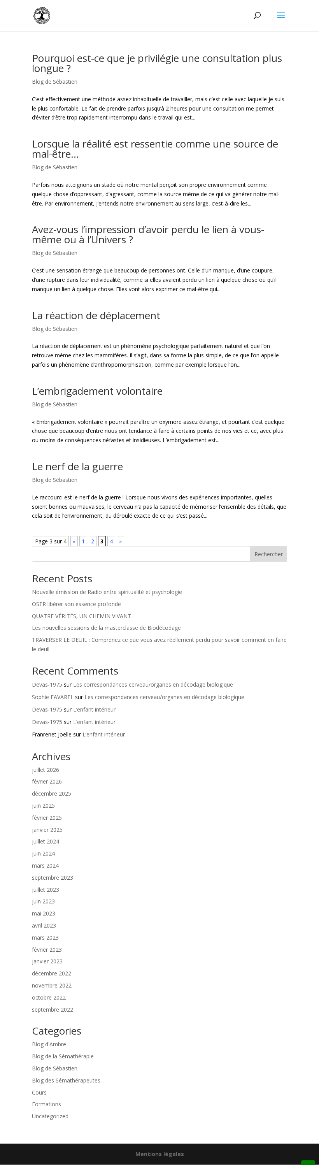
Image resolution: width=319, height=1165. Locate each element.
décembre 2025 (51, 793)
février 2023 (47, 949)
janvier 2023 (47, 961)
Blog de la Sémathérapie (63, 1056)
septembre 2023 (52, 877)
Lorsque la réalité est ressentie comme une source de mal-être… (155, 149)
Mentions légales (159, 1154)
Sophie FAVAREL (53, 697)
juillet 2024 (45, 841)
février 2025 (47, 817)
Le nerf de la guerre (77, 466)
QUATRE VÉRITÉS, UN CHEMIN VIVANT (81, 616)
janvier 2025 (47, 829)
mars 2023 (45, 937)
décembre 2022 (51, 973)
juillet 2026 (45, 769)
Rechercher (268, 554)
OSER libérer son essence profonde (76, 604)
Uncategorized (50, 1116)
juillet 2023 (45, 889)
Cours (39, 1092)
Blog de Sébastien (54, 81)
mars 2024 (45, 865)
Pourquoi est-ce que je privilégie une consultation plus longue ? (157, 63)
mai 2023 (43, 913)
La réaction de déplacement (96, 315)
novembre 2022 (52, 985)
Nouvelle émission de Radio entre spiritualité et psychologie (107, 592)
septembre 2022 (52, 1009)
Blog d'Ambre (49, 1044)
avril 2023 (44, 925)
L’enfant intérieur (94, 709)
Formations (46, 1104)
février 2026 (47, 781)
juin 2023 (43, 901)
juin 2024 (43, 853)
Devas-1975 (47, 684)
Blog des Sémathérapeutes (66, 1080)
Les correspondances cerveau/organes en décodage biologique (153, 684)
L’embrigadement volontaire (97, 391)
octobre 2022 (49, 997)
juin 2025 (43, 805)
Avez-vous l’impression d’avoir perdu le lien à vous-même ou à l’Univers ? (148, 234)
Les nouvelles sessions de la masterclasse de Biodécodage (106, 627)
